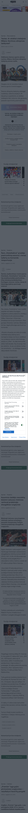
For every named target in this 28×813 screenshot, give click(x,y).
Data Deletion (5, 437)
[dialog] (14, 406)
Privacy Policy (22, 437)
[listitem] (14, 403)
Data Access (14, 437)
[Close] (25, 375)
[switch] (22, 406)
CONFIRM (8, 431)
